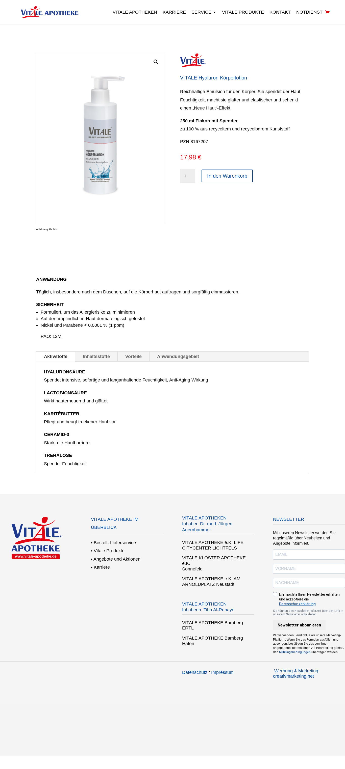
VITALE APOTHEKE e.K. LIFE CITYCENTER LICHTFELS (212, 545)
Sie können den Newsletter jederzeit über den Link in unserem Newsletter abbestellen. (308, 612)
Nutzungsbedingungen (295, 652)
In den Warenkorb (227, 176)
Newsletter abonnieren (299, 625)
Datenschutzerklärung (297, 604)
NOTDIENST (309, 12)
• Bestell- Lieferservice (113, 542)
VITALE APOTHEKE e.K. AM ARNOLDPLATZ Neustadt (211, 581)
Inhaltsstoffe (96, 356)
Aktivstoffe (55, 356)
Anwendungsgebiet (178, 356)
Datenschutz (194, 672)
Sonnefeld (192, 568)
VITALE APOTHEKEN (135, 12)
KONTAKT (280, 12)
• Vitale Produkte (108, 550)
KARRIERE (174, 12)
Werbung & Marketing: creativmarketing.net (296, 673)
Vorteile (133, 356)
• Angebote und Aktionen (115, 559)
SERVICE (201, 12)
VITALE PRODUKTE (243, 12)
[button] (155, 61)
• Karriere (100, 567)
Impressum (222, 672)
